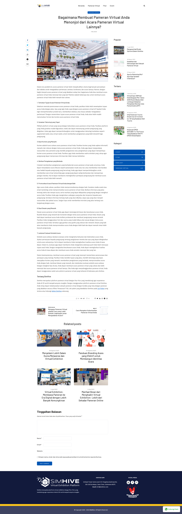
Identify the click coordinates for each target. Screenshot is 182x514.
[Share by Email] (27, 64)
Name (39, 438)
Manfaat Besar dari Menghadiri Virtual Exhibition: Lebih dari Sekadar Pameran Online (91, 396)
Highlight (129, 163)
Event (112, 6)
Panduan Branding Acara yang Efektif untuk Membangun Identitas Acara (91, 357)
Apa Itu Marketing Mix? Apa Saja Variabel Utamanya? (135, 76)
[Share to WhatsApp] (27, 54)
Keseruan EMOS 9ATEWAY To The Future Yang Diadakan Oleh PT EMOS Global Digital (135, 133)
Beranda (81, 6)
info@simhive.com (102, 487)
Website (40, 451)
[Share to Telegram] (27, 59)
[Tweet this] (27, 45)
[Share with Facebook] (27, 40)
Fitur (105, 6)
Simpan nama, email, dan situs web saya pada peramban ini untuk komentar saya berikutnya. (70, 457)
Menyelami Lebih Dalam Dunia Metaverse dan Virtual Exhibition (54, 356)
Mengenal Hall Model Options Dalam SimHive (135, 50)
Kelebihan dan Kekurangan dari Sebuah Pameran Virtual (135, 64)
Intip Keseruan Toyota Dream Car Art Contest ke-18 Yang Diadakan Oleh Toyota (136, 118)
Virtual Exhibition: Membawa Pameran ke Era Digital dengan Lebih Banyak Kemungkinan (54, 396)
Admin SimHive (57, 291)
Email (39, 444)
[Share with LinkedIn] (27, 50)
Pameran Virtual (94, 6)
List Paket (101, 288)
